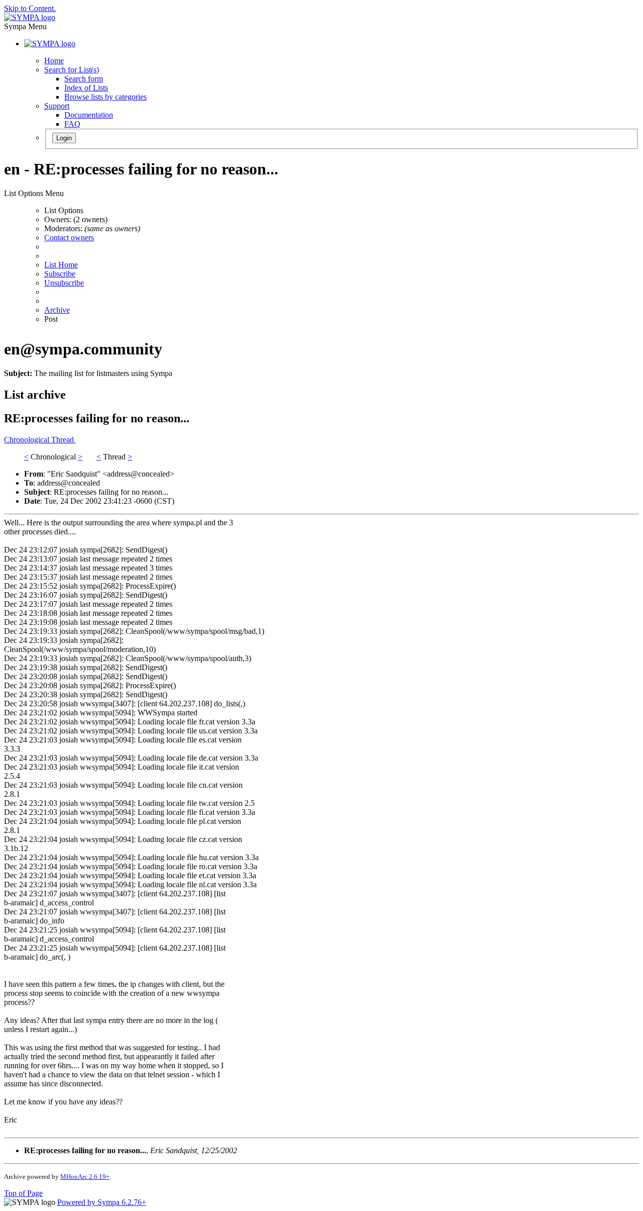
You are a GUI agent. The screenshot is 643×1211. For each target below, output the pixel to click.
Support (56, 106)
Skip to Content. (30, 8)
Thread (63, 439)
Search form (83, 78)
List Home (61, 264)
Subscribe (59, 273)
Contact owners (69, 237)
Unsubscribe (64, 282)
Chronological (27, 439)
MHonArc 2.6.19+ (85, 1176)
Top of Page (23, 1193)
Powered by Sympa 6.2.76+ (101, 1202)
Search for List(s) (71, 69)
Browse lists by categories (105, 96)
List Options (63, 210)
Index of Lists (86, 87)
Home (54, 60)
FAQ (72, 124)
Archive (57, 310)
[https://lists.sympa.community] (29, 17)
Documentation (88, 115)
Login (64, 138)
